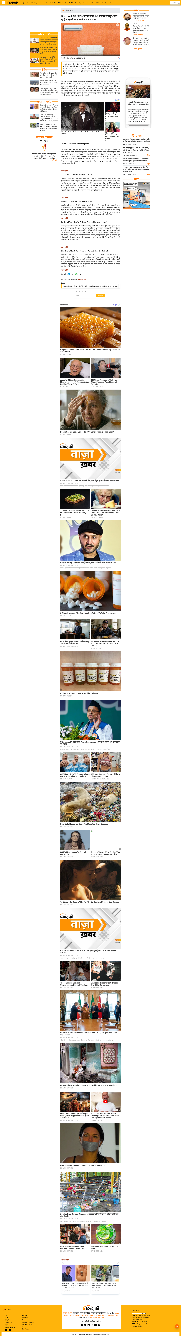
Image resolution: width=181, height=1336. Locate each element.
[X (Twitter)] (117, 34)
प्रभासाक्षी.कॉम (67, 1313)
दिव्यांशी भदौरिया (65, 58)
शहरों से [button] (60, 3)
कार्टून (6, 1325)
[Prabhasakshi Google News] (119, 58)
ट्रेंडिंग (44, 69)
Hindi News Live (112, 1315)
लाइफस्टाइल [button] (82, 3)
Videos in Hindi (99, 1315)
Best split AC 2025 (80, 286)
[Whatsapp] (76, 275)
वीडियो (7, 1320)
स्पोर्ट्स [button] (44, 3)
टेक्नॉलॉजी (69, 11)
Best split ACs (67, 286)
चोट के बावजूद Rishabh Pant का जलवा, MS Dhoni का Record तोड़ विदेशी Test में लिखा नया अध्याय (136, 150)
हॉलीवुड (148, 174)
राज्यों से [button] (52, 3)
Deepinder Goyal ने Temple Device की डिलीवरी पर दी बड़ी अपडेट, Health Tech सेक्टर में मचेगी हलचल (75, 1286)
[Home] (63, 10)
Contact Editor (137, 1326)
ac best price (106, 286)
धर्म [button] (111, 3)
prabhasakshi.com (97, 1318)
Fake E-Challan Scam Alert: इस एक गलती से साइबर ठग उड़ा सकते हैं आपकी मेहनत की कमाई (104, 1286)
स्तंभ (136, 10)
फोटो (6, 1318)
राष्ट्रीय (24, 3)
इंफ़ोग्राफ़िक (8, 1323)
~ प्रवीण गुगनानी (137, 49)
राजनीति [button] (104, 3)
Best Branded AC (95, 286)
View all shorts (138, 130)
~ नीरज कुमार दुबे (138, 34)
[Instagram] (92, 1325)
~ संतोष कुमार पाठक (139, 20)
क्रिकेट (148, 155)
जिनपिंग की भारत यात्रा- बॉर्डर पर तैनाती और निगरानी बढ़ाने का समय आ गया (141, 16)
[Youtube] (96, 1325)
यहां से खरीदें (64, 171)
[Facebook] (117, 30)
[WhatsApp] (117, 38)
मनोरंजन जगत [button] (94, 3)
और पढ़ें (54, 160)
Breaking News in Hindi (84, 1315)
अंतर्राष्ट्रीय (30, 3)
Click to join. (82, 279)
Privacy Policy (27, 1324)
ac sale (115, 286)
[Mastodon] (99, 1325)
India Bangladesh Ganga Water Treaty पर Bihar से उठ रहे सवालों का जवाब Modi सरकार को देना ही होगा (141, 28)
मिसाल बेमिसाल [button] (70, 3)
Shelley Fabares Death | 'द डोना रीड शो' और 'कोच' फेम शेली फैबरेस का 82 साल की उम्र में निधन (136, 169)
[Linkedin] (89, 1325)
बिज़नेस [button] (36, 3)
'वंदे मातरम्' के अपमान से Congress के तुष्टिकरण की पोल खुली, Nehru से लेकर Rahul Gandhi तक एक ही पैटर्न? (141, 42)
